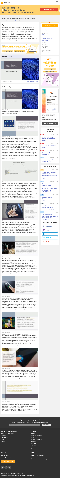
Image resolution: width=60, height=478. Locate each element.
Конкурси (33, 443)
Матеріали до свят (36, 457)
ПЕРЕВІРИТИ (46, 425)
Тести (32, 437)
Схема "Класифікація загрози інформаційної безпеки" (48, 138)
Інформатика (45, 38)
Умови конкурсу (49, 9)
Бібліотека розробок (36, 435)
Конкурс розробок (13, 9)
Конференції (4, 437)
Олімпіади (33, 445)
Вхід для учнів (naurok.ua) (37, 455)
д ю (43, 34)
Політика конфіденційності (28, 475)
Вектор (3, 441)
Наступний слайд (32, 81)
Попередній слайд (7, 81)
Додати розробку (50, 123)
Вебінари (3, 435)
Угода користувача (5, 475)
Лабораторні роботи (36, 439)
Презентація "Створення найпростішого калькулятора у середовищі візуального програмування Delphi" (49, 175)
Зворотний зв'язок (7, 461)
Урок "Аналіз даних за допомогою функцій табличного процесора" (48, 207)
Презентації (45, 40)
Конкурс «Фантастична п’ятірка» (40, 459)
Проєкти (33, 441)
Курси (2, 439)
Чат (32, 447)
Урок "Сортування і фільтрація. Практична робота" (48, 199)
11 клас (51, 38)
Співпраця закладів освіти (8, 457)
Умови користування (16, 475)
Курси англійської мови (37, 449)
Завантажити (50, 25)
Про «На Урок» (5, 455)
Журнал (33, 433)
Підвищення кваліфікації (7, 433)
